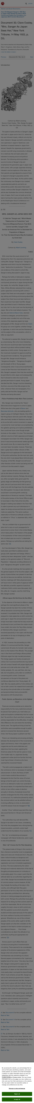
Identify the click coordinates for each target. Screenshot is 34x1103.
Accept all (17, 1099)
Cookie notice (6, 1077)
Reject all (17, 1094)
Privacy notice (17, 1077)
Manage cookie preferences (17, 1088)
